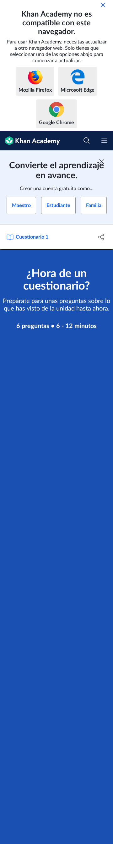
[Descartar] (103, 5)
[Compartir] (101, 237)
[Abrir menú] (104, 140)
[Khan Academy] (30, 141)
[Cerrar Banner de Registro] (101, 161)
